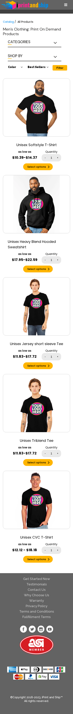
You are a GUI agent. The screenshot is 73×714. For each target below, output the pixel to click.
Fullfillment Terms (36, 617)
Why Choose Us (36, 595)
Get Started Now (36, 579)
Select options (36, 167)
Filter (59, 67)
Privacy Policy (36, 606)
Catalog (8, 22)
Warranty (36, 600)
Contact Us (37, 590)
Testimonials (36, 584)
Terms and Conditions (36, 611)
